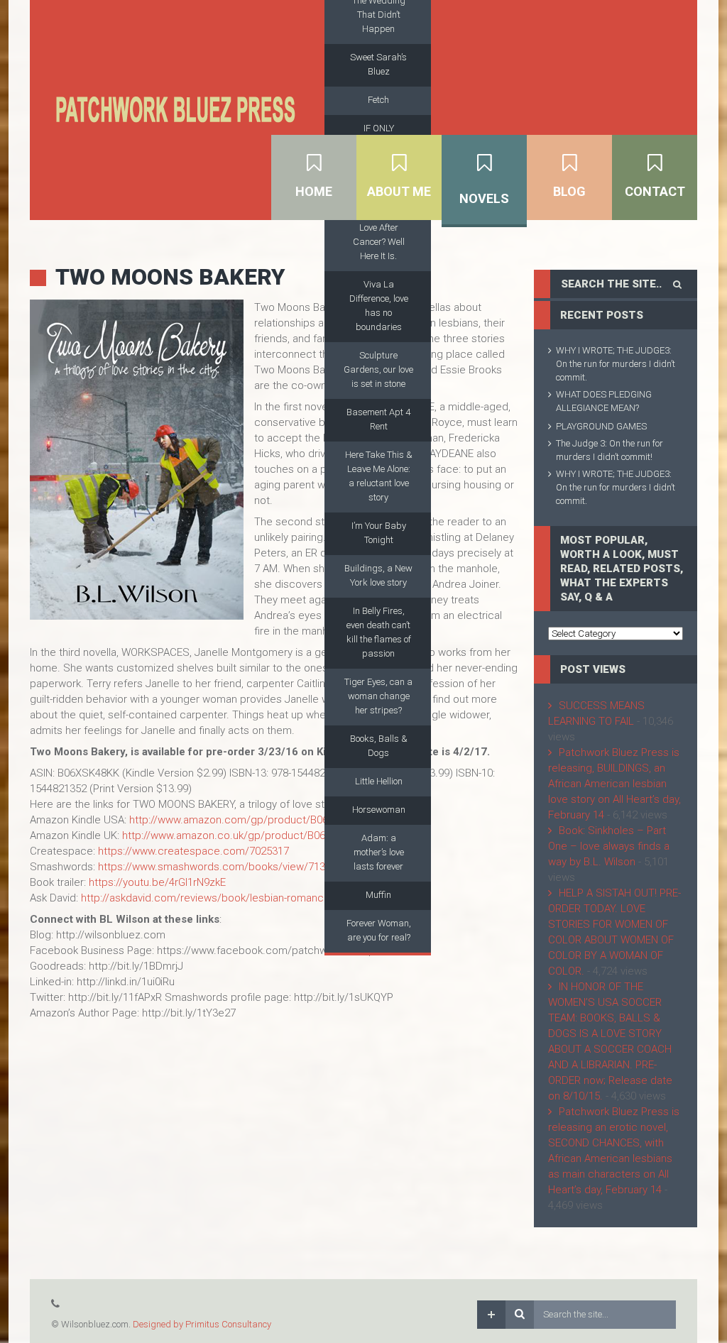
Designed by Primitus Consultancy (202, 1324)
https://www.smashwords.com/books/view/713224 (220, 866)
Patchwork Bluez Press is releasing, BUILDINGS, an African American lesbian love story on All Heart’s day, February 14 (614, 783)
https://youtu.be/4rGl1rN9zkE (157, 882)
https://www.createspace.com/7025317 (193, 851)
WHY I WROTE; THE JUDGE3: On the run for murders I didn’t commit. (615, 364)
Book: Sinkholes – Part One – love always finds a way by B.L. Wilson (608, 846)
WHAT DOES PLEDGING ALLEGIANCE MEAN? (604, 401)
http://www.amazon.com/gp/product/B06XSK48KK (250, 819)
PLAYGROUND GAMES (601, 426)
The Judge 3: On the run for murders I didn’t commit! (609, 450)
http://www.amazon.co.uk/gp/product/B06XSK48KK (245, 835)
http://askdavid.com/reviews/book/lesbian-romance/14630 (222, 898)
